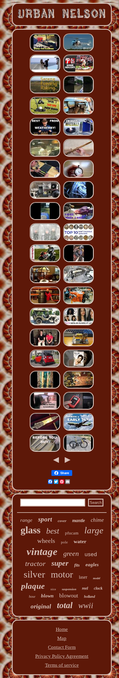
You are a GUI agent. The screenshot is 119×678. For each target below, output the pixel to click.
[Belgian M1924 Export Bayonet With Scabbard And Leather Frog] (78, 156)
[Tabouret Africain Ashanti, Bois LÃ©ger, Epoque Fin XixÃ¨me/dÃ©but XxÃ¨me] (45, 71)
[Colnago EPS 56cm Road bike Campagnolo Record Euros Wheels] (78, 451)
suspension (69, 589)
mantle (78, 520)
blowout (68, 595)
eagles (92, 564)
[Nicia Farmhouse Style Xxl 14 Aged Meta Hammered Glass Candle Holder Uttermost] (45, 240)
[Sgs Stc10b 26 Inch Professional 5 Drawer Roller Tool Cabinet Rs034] (45, 177)
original (41, 606)
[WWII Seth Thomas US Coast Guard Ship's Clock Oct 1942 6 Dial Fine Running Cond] (78, 388)
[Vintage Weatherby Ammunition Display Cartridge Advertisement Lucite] (45, 135)
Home (62, 629)
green (71, 553)
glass (30, 530)
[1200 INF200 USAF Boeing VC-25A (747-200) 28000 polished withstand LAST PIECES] (78, 430)
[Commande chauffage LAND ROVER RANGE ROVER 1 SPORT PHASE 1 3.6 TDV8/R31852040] (78, 198)
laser (83, 577)
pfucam (72, 533)
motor (62, 574)
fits (77, 565)
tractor (35, 563)
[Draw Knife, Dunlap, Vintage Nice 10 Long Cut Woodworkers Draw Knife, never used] (45, 451)
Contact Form (62, 647)
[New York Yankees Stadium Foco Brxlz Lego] (78, 71)
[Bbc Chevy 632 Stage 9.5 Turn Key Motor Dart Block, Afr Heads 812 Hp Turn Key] (78, 303)
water (80, 541)
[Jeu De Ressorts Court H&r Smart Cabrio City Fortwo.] (45, 367)
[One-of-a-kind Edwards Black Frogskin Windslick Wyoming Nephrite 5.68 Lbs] (45, 388)
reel (85, 588)
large (93, 530)
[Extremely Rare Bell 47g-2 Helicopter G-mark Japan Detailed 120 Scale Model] (78, 50)
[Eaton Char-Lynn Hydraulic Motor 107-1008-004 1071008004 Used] (45, 303)
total (64, 605)
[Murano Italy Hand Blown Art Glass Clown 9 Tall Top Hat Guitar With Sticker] (78, 219)
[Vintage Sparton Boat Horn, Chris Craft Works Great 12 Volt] (78, 93)
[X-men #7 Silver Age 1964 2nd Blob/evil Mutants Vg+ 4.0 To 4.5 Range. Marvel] (78, 261)
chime (97, 520)
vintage (42, 551)
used (91, 554)
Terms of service (62, 665)
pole (64, 542)
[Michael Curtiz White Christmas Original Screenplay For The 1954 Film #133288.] (78, 367)
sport (45, 519)
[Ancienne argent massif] (78, 177)
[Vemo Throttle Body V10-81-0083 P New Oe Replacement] (78, 282)
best (52, 530)
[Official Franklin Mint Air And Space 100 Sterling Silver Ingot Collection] (78, 240)
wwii (85, 605)
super (59, 563)
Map (61, 638)
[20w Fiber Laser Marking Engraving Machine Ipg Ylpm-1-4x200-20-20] (78, 135)
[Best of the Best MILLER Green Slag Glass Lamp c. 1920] (45, 282)
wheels (46, 540)
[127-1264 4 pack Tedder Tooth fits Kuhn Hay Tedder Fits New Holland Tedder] (45, 219)
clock (98, 588)
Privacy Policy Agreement (61, 656)
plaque (33, 586)
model (96, 578)
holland (89, 597)
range (26, 520)
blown (47, 596)
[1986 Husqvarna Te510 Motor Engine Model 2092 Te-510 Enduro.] (78, 346)
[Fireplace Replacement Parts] (45, 198)
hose (32, 597)
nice (53, 589)
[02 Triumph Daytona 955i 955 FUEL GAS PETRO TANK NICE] (45, 261)
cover (62, 521)
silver (34, 574)
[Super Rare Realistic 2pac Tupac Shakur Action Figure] (45, 156)
